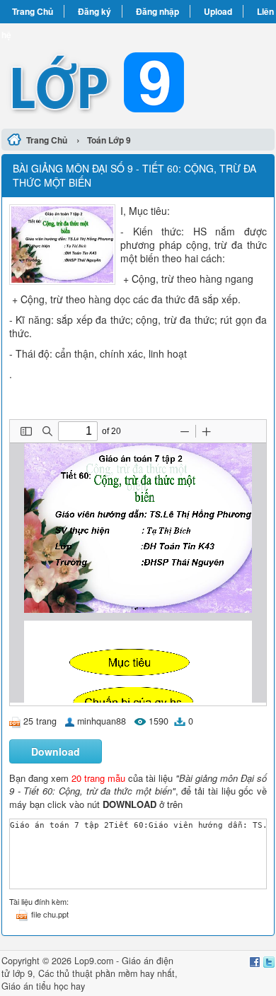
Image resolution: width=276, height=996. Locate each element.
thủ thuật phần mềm (97, 973)
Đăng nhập (157, 11)
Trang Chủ (32, 11)
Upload (218, 11)
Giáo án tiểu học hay (43, 986)
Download (55, 751)
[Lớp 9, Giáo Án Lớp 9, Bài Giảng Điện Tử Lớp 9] (138, 73)
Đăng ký (94, 11)
